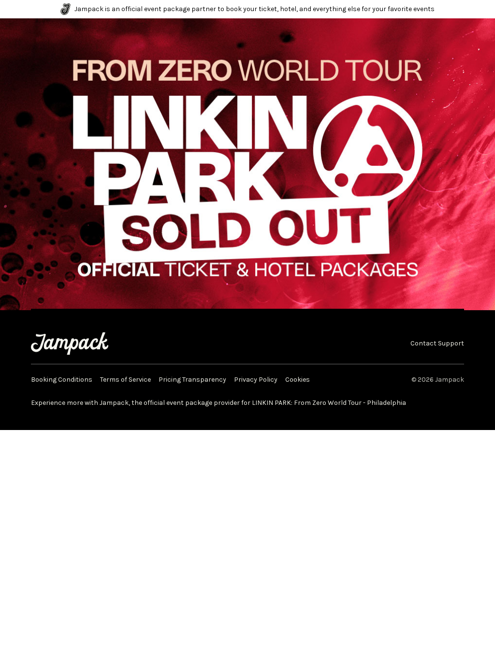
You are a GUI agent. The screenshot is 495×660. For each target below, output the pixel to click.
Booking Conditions (61, 380)
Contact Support (437, 343)
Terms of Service (125, 380)
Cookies (297, 380)
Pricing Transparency (192, 380)
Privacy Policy (255, 380)
